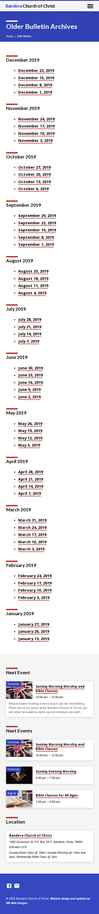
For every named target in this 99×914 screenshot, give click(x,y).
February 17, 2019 (34, 583)
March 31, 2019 (32, 520)
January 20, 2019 (33, 631)
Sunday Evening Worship (56, 771)
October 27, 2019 (34, 167)
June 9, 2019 (29, 389)
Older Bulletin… (25, 36)
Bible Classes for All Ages (57, 795)
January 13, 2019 (33, 638)
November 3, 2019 (35, 140)
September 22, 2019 (37, 222)
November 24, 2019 (36, 118)
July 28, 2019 (29, 319)
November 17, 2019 (36, 126)
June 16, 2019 (30, 382)
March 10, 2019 (32, 541)
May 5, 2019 (29, 445)
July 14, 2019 (29, 333)
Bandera (30, 6)
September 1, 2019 (36, 244)
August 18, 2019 (33, 278)
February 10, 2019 (34, 590)
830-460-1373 (18, 847)
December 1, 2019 (35, 92)
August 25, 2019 (33, 271)
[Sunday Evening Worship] (19, 775)
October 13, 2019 (34, 181)
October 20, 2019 (34, 174)
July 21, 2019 (29, 326)
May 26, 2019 (30, 423)
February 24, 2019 (34, 575)
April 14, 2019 (30, 486)
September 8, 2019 (36, 237)
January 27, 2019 (33, 624)
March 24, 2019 (32, 527)
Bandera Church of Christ (30, 835)
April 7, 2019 (29, 493)
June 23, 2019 (30, 375)
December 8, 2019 (35, 84)
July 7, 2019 (28, 341)
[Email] (17, 886)
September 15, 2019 (37, 229)
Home (9, 36)
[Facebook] (9, 886)
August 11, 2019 (33, 285)
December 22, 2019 (36, 70)
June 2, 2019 (29, 396)
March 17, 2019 (32, 534)
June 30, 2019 (30, 367)
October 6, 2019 (33, 188)
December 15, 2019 (36, 77)
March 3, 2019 (31, 548)
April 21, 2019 (30, 479)
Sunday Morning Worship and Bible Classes (60, 688)
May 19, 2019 (30, 430)
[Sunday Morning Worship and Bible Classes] (19, 690)
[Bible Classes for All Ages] (19, 799)
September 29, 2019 (37, 215)
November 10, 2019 (36, 133)
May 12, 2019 (30, 437)
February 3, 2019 (33, 597)
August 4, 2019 (32, 292)
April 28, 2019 (30, 471)
